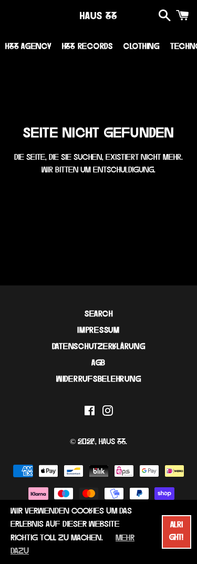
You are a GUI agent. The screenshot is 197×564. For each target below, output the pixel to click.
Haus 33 (98, 17)
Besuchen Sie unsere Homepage (98, 199)
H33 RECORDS (87, 47)
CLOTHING (141, 47)
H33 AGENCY (28, 47)
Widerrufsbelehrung (98, 380)
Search (99, 315)
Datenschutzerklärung (99, 347)
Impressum (98, 331)
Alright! (176, 531)
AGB (98, 363)
